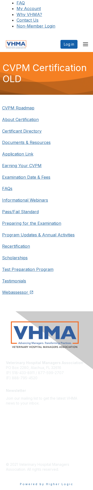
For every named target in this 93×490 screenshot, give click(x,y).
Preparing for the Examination (31, 223)
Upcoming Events (21, 436)
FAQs (7, 188)
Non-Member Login (36, 26)
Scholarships (15, 257)
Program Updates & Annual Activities (38, 234)
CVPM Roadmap (18, 107)
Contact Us (27, 20)
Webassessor (15, 292)
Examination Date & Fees (26, 177)
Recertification (16, 246)
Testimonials (14, 280)
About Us (13, 421)
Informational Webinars (25, 200)
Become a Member (22, 444)
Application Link (17, 154)
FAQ (21, 2)
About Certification (20, 119)
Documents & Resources (26, 142)
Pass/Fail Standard (20, 211)
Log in (69, 44)
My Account (29, 8)
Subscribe (14, 411)
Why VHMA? (29, 14)
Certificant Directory (22, 131)
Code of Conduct (21, 451)
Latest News (16, 428)
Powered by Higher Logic (46, 484)
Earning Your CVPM (22, 165)
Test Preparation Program (27, 269)
